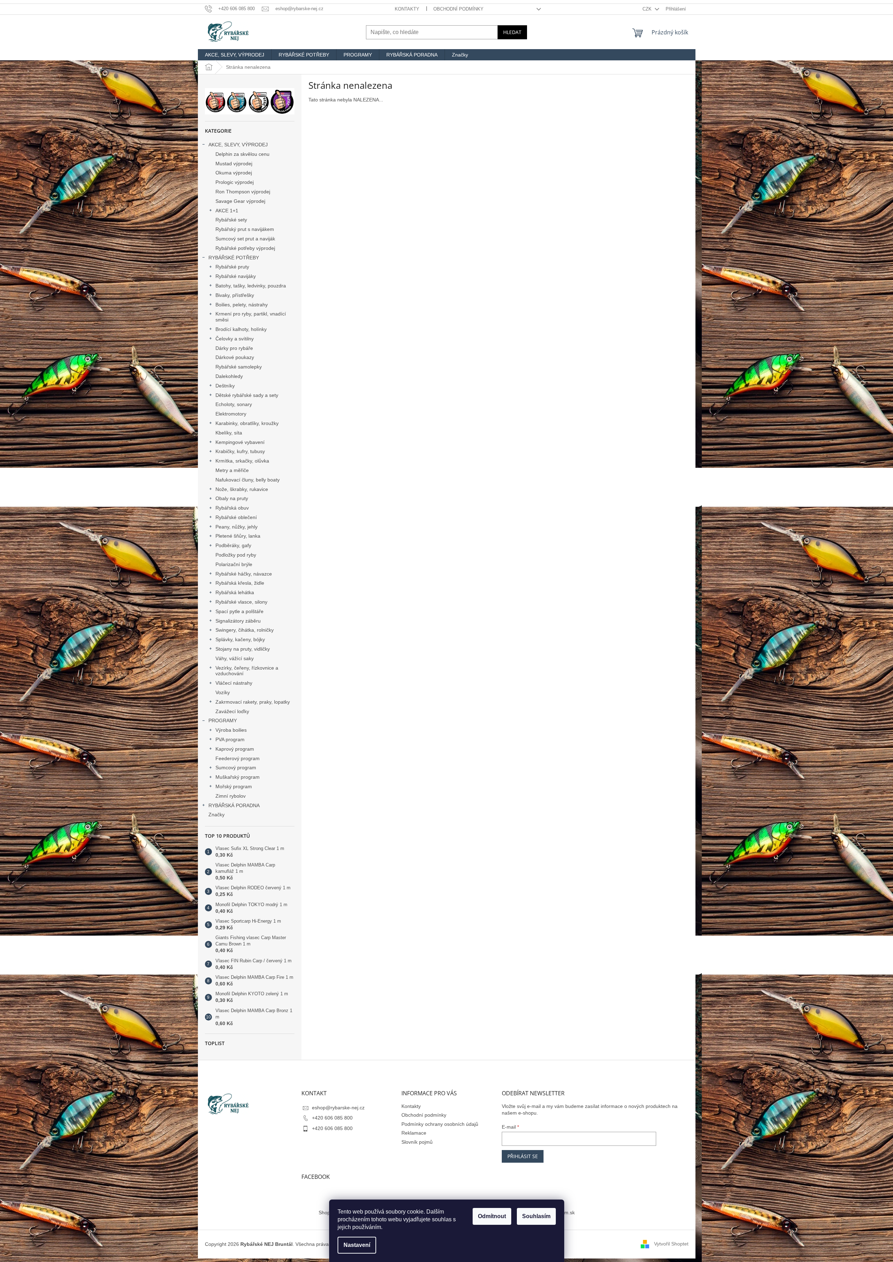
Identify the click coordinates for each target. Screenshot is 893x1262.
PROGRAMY (222, 720)
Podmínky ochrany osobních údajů (439, 1124)
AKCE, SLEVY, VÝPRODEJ (238, 144)
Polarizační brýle (233, 564)
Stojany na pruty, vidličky (242, 649)
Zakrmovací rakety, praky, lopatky (252, 702)
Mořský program (233, 786)
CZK (647, 9)
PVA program (230, 739)
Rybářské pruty (232, 267)
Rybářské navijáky (235, 276)
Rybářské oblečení (236, 517)
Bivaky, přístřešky (234, 295)
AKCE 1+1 (226, 210)
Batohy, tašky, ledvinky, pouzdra (250, 285)
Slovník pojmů (417, 1142)
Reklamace (413, 1133)
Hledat (512, 32)
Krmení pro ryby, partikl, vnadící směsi (250, 317)
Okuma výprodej (233, 172)
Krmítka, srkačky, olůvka (242, 461)
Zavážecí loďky (232, 711)
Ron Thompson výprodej (242, 191)
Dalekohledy (229, 376)
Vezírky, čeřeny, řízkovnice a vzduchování (246, 671)
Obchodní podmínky (458, 9)
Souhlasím (536, 1216)
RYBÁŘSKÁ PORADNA (234, 805)
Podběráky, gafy (233, 545)
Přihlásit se (522, 1156)
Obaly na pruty (231, 498)
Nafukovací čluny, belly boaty (247, 480)
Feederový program (237, 758)
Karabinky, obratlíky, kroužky (247, 423)
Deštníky (225, 385)
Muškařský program (237, 777)
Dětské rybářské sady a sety (246, 395)
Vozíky (222, 692)
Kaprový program (234, 749)
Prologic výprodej (234, 182)
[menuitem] (234, 54)
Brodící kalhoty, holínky (241, 329)
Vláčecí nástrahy (233, 683)
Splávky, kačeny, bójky (240, 639)
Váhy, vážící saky (234, 658)
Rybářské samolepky (238, 367)
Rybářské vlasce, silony (241, 602)
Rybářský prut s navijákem (244, 229)
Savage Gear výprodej (240, 201)
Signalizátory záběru (238, 621)
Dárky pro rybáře (234, 348)
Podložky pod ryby (235, 555)
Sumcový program (235, 767)
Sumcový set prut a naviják (245, 238)
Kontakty (407, 9)
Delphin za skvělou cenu (242, 154)
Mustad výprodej (233, 163)
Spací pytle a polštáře (239, 611)
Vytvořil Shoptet (671, 1244)
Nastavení (357, 1245)
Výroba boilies (231, 730)
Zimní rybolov (230, 796)
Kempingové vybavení (240, 442)
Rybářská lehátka (234, 592)
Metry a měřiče (232, 470)
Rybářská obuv (232, 508)
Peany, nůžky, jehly (236, 527)
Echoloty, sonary (233, 404)
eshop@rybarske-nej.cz (338, 1107)
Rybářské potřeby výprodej (245, 248)
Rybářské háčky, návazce (243, 574)
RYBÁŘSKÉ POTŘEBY (233, 257)
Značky (216, 814)
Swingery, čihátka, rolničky (244, 630)
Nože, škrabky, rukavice (241, 489)
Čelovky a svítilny (234, 338)
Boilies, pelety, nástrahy (241, 304)
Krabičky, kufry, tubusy (240, 451)
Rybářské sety (231, 219)
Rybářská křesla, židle (239, 583)
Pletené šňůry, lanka (237, 536)
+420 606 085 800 (332, 1118)
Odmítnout (492, 1216)
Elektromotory (230, 414)
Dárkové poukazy (234, 357)
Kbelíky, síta (228, 433)
